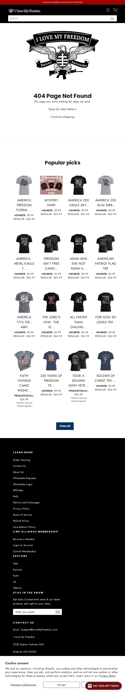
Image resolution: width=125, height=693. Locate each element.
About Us (18, 472)
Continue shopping (62, 117)
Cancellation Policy (24, 527)
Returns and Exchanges (26, 502)
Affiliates (18, 490)
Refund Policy (21, 521)
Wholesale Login (22, 484)
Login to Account (23, 545)
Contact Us (19, 466)
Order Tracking (21, 460)
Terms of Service (22, 515)
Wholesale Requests (24, 478)
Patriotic (18, 570)
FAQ (15, 496)
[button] (103, 686)
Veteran (17, 588)
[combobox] (62, 18)
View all (65, 426)
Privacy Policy (107, 676)
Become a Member (24, 539)
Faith (16, 576)
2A (14, 582)
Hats (15, 563)
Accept (61, 685)
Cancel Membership (24, 551)
